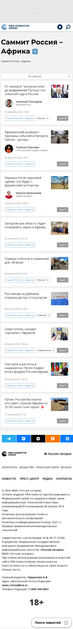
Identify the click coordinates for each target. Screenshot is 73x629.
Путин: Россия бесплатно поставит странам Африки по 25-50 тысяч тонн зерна (26, 403)
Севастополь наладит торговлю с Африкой (20, 331)
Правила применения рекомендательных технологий (29, 528)
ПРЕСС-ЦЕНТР (29, 479)
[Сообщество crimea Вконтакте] (23, 438)
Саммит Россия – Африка (20, 118)
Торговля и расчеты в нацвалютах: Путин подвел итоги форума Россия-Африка (26, 368)
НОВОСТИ (9, 479)
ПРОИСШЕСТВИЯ (47, 467)
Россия (41, 118)
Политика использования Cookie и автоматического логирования (25, 516)
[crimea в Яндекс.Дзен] (38, 438)
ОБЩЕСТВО (26, 467)
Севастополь (44, 350)
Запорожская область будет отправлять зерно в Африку (25, 225)
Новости (41, 315)
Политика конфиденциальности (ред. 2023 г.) (31, 522)
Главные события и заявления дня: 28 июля (27, 261)
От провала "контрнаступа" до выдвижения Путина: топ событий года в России (25, 90)
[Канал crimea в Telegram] (9, 438)
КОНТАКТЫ (64, 479)
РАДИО (48, 479)
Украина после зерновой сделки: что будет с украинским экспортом (23, 181)
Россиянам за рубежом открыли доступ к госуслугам (26, 296)
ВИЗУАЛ (66, 467)
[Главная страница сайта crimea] (15, 27)
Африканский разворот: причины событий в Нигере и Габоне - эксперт (26, 136)
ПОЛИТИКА (9, 467)
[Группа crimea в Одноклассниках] (53, 438)
